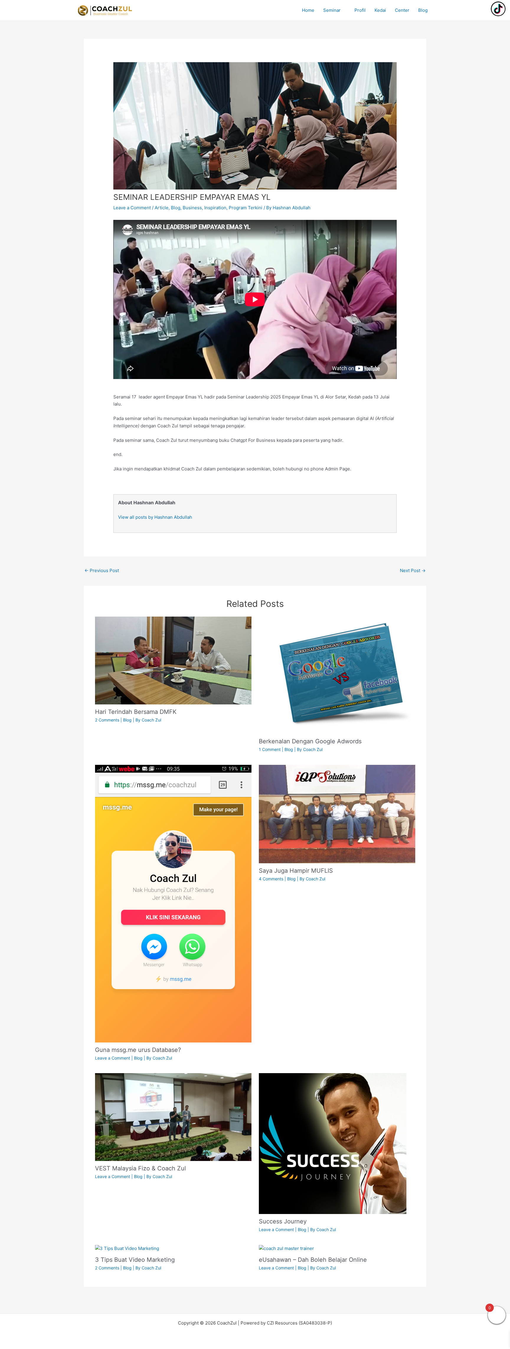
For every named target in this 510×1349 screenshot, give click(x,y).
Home (308, 10)
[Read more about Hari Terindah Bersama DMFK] (173, 660)
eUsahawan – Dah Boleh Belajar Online (313, 1259)
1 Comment (270, 749)
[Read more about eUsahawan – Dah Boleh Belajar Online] (286, 1248)
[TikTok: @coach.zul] (498, 9)
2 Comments (107, 719)
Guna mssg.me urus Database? (138, 1049)
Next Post (413, 570)
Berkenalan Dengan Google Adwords (310, 741)
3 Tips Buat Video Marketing (135, 1259)
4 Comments (271, 878)
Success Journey (283, 1221)
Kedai (380, 10)
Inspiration (215, 207)
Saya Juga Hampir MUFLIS (296, 870)
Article (162, 207)
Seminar (332, 10)
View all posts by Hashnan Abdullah (155, 517)
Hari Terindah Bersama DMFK (135, 711)
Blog (423, 10)
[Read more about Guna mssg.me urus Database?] (173, 903)
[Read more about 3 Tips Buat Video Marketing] (127, 1248)
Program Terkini (245, 207)
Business (192, 207)
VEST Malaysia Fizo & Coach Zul (140, 1168)
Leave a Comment (132, 207)
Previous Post (101, 570)
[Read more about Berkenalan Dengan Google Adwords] (337, 675)
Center (402, 10)
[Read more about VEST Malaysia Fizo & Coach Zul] (173, 1116)
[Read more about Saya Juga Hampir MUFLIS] (337, 813)
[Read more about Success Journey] (332, 1143)
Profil (360, 10)
